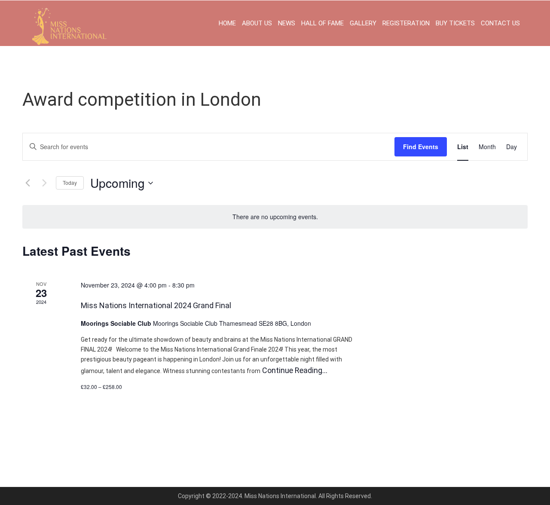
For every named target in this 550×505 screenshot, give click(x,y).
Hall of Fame (322, 23)
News (286, 23)
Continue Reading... (293, 370)
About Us (257, 23)
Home (227, 23)
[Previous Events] (27, 183)
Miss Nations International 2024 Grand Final (156, 305)
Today (70, 182)
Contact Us (500, 23)
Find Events (420, 146)
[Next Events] (44, 183)
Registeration (406, 23)
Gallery (363, 23)
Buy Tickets (455, 23)
